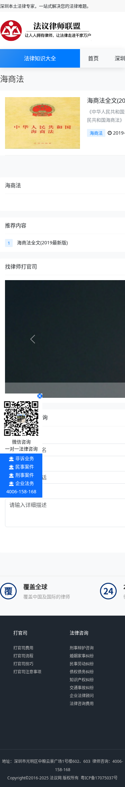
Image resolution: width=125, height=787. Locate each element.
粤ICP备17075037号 (99, 778)
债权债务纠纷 (82, 672)
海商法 (96, 133)
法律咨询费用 (82, 703)
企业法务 (24, 483)
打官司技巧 (23, 664)
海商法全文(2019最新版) (42, 242)
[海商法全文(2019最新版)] (42, 122)
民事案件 (24, 466)
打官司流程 (23, 656)
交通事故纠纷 (82, 688)
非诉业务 (24, 458)
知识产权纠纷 (82, 680)
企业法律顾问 (82, 695)
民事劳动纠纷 (82, 664)
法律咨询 (79, 633)
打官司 (20, 633)
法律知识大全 (40, 58)
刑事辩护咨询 (82, 648)
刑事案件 (24, 475)
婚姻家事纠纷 (82, 656)
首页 (93, 58)
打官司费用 (23, 648)
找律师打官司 (21, 266)
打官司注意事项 (27, 672)
